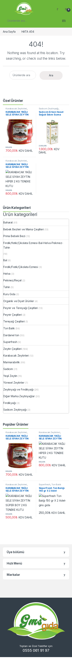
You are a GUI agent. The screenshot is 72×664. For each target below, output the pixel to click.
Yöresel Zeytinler (13, 382)
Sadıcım (8, 369)
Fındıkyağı (9, 402)
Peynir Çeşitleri (12, 314)
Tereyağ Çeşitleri (14, 321)
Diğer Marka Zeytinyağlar (19, 396)
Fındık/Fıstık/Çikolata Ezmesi (20, 267)
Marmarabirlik (11, 362)
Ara (64, 20)
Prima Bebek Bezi (14, 236)
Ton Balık (9, 328)
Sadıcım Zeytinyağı (49, 108)
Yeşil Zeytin (10, 375)
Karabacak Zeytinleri (16, 108)
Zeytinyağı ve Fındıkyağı (18, 389)
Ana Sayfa (9, 31)
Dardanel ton (11, 335)
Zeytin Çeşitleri (12, 348)
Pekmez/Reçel (12, 280)
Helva (6, 273)
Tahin (6, 287)
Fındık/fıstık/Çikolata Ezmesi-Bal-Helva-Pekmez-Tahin (33, 245)
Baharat (8, 222)
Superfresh (10, 342)
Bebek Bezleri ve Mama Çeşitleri (23, 229)
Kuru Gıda (9, 294)
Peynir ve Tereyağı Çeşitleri (20, 308)
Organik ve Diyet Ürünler (18, 301)
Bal (5, 260)
